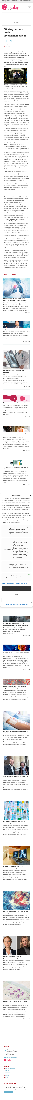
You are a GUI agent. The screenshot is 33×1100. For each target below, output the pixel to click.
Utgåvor (7, 1070)
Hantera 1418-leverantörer (8, 583)
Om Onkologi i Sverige (10, 1068)
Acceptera (16, 588)
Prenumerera (8, 1073)
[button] (30, 495)
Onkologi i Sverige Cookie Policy (20, 604)
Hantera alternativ (17, 600)
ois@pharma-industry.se (11, 1057)
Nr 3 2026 (21, 14)
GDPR (6, 1077)
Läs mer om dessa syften (21, 583)
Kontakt (7, 1075)
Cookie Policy (9, 604)
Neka (16, 594)
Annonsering (8, 1072)
